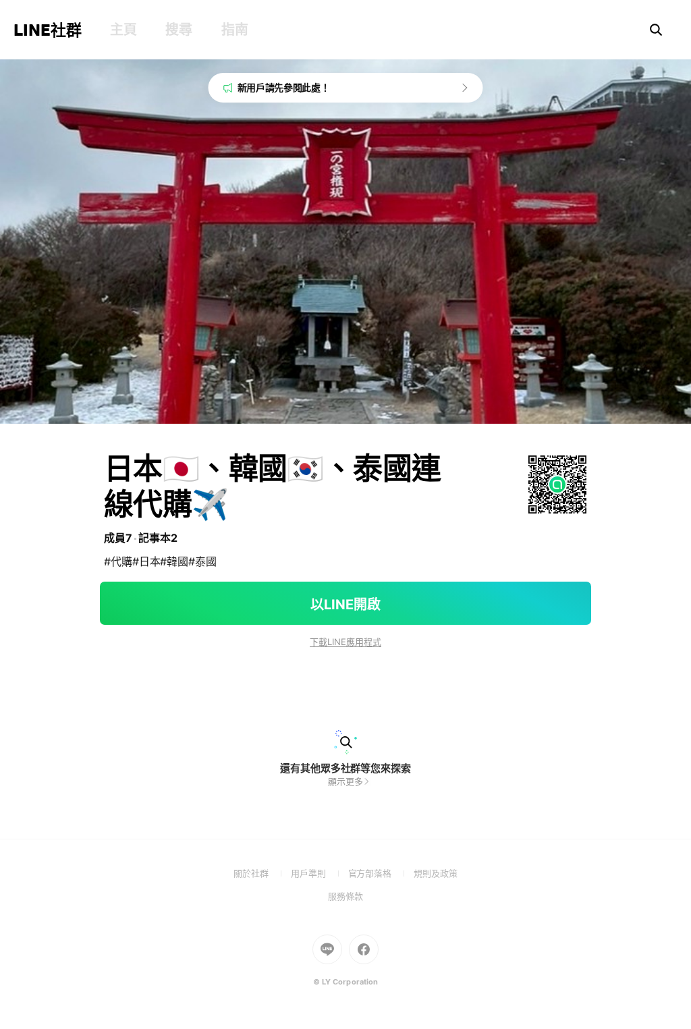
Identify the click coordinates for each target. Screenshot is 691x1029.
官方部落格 (381, 873)
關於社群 (262, 873)
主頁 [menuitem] (123, 30)
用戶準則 (319, 873)
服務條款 (345, 896)
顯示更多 (345, 781)
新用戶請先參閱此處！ (284, 87)
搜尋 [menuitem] (178, 30)
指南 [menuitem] (234, 30)
